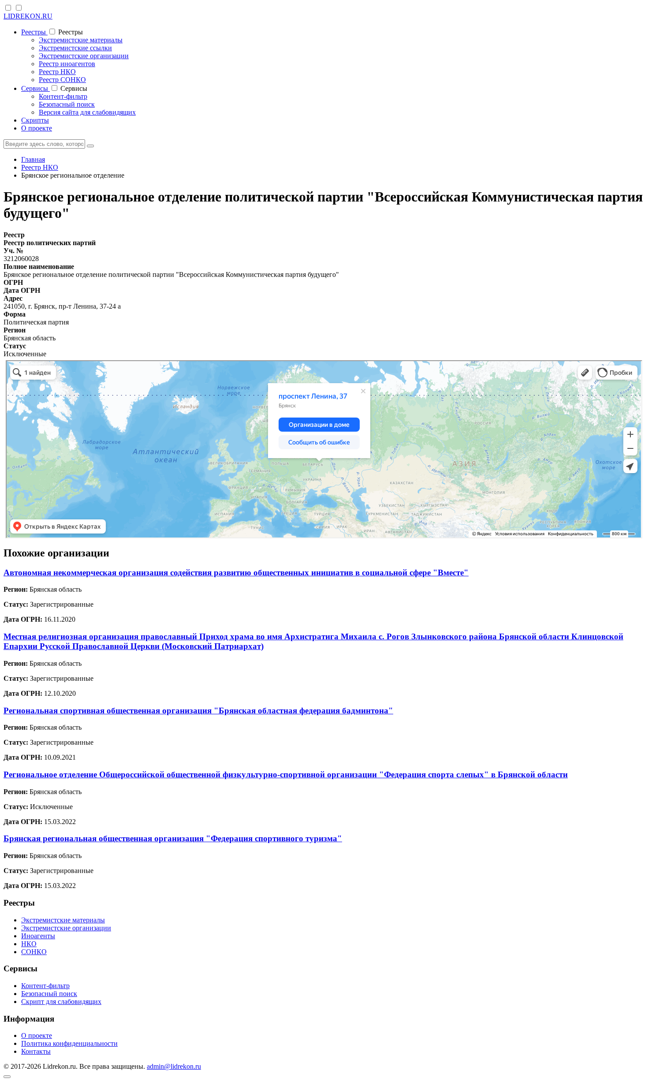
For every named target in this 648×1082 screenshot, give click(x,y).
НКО (29, 944)
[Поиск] (90, 146)
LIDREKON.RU (28, 16)
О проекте (36, 128)
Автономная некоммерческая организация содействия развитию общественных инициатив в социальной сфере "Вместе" (236, 572)
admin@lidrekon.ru (174, 1066)
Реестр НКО (57, 71)
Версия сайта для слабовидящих (87, 112)
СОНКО (34, 951)
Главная (33, 159)
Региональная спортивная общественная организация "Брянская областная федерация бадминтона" (198, 710)
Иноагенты (38, 936)
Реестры (34, 32)
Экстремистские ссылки (75, 48)
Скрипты (35, 120)
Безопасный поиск (67, 104)
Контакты (36, 1051)
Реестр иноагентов (67, 63)
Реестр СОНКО (62, 79)
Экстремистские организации (84, 56)
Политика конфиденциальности (69, 1043)
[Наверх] (7, 1076)
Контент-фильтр (63, 96)
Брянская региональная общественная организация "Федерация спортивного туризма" (173, 838)
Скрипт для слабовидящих (61, 1001)
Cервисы (35, 88)
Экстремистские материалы (81, 40)
